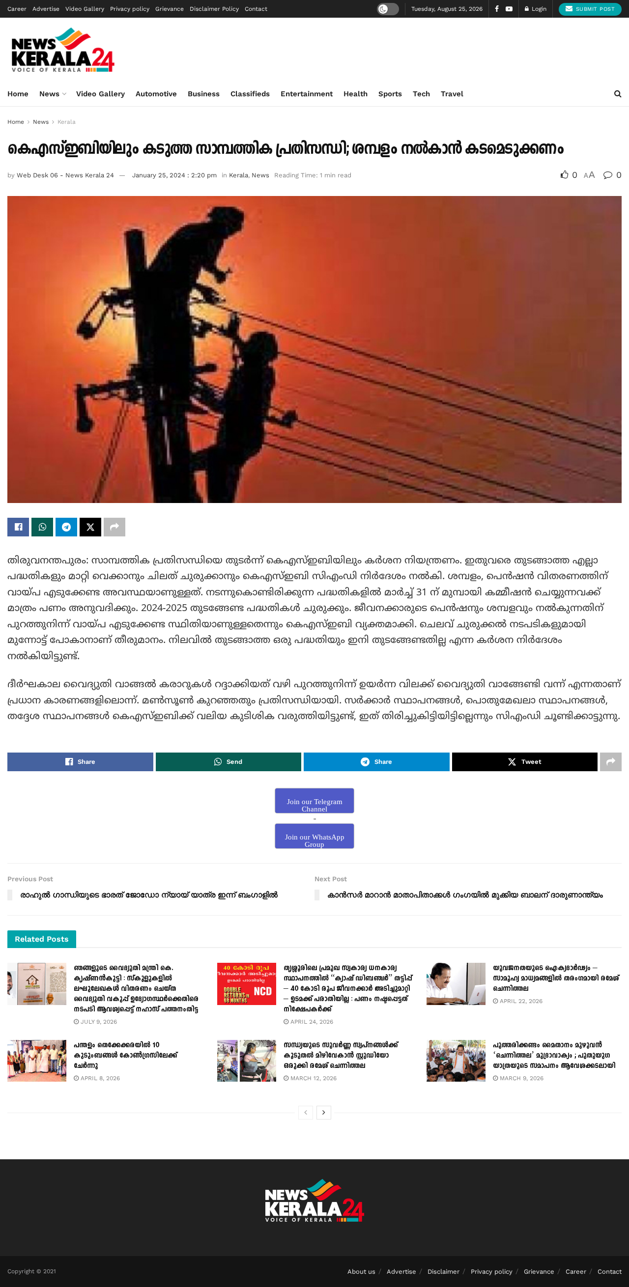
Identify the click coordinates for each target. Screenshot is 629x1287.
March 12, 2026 (312, 1078)
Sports (390, 93)
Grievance (169, 8)
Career (17, 8)
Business (204, 93)
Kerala (66, 121)
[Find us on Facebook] (497, 9)
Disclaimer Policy (214, 8)
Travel (452, 93)
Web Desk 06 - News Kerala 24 (65, 175)
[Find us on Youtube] (509, 9)
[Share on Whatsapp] (42, 527)
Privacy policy (129, 8)
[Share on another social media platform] (114, 527)
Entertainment (307, 93)
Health (355, 93)
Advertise (45, 8)
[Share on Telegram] (66, 527)
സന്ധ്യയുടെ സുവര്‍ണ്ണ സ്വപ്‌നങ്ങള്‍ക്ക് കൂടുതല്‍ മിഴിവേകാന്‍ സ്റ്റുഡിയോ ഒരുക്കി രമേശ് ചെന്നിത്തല (341, 1055)
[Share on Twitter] (90, 527)
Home (18, 93)
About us (361, 1271)
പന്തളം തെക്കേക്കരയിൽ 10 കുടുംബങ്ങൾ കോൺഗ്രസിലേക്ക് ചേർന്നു (125, 1055)
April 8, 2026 (99, 1078)
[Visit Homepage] (63, 50)
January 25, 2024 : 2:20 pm (174, 175)
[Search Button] (618, 94)
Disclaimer (443, 1271)
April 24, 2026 (310, 1021)
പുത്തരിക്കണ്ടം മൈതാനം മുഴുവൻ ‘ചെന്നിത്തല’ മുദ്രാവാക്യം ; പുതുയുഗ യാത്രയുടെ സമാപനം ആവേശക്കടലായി (554, 1055)
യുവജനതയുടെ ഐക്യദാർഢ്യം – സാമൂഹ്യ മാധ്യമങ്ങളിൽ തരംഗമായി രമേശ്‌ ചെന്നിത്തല (556, 978)
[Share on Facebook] (18, 527)
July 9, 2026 (98, 1021)
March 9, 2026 (520, 1078)
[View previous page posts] (305, 1112)
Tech (421, 93)
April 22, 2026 (520, 1001)
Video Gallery (84, 8)
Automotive (156, 93)
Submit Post (594, 9)
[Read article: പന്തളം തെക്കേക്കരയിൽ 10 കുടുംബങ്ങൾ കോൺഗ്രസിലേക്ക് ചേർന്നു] (36, 1061)
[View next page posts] (323, 1112)
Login (538, 8)
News (49, 93)
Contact (256, 8)
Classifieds (250, 93)
